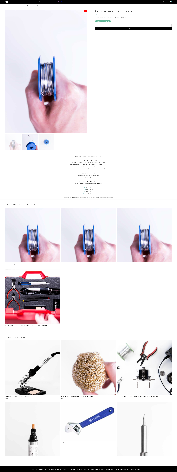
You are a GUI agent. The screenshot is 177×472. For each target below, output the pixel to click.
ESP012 (105, 197)
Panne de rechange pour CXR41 (125, 458)
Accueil (7, 5)
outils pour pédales (32, 5)
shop (47, 1)
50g (85, 187)
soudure (111, 197)
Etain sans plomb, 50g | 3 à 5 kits (13, 264)
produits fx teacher (19, 5)
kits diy (23, 1)
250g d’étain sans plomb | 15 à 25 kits (71, 264)
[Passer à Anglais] (58, 1)
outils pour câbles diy (82, 197)
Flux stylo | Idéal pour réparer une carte (16, 458)
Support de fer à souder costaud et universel (17, 396)
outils (25, 5)
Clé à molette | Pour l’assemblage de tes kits (73, 442)
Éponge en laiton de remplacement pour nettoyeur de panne (77, 396)
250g (85, 191)
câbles (40, 1)
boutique (12, 5)
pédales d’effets (15, 1)
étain (108, 197)
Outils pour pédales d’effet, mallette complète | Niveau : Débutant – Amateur (26, 325)
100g (85, 189)
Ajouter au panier (133, 28)
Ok (143, 469)
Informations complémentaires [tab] (90, 156)
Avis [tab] (100, 156)
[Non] (175, 469)
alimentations (33, 1)
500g (84, 193)
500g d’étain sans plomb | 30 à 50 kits (127, 264)
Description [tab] (78, 156)
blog (54, 1)
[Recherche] (164, 2)
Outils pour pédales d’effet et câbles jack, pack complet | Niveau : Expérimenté (138, 396)
